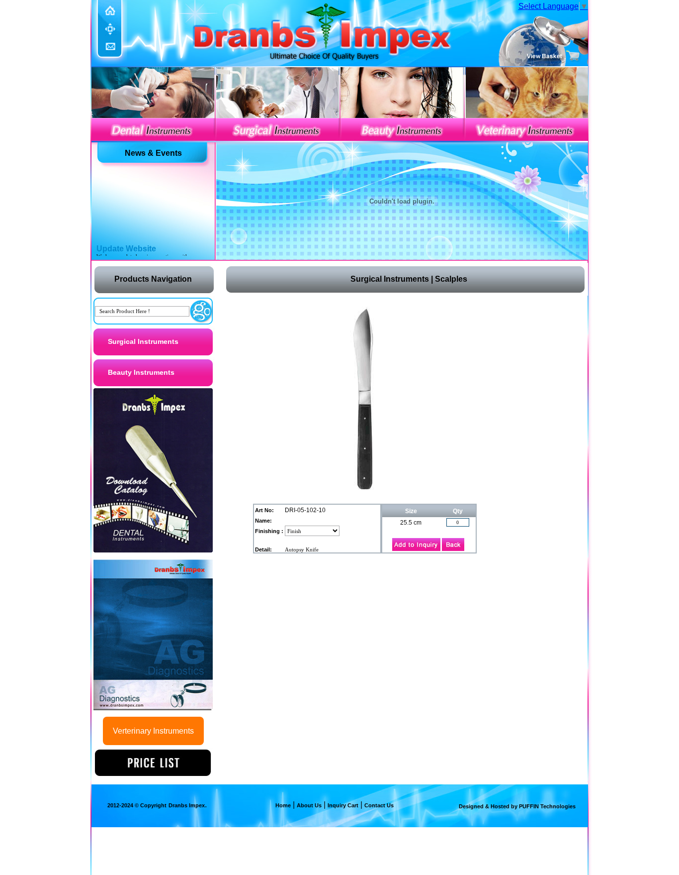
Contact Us (379, 805)
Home (283, 805)
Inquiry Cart (343, 805)
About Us (309, 805)
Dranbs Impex (187, 805)
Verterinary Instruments (153, 731)
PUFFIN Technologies (546, 806)
